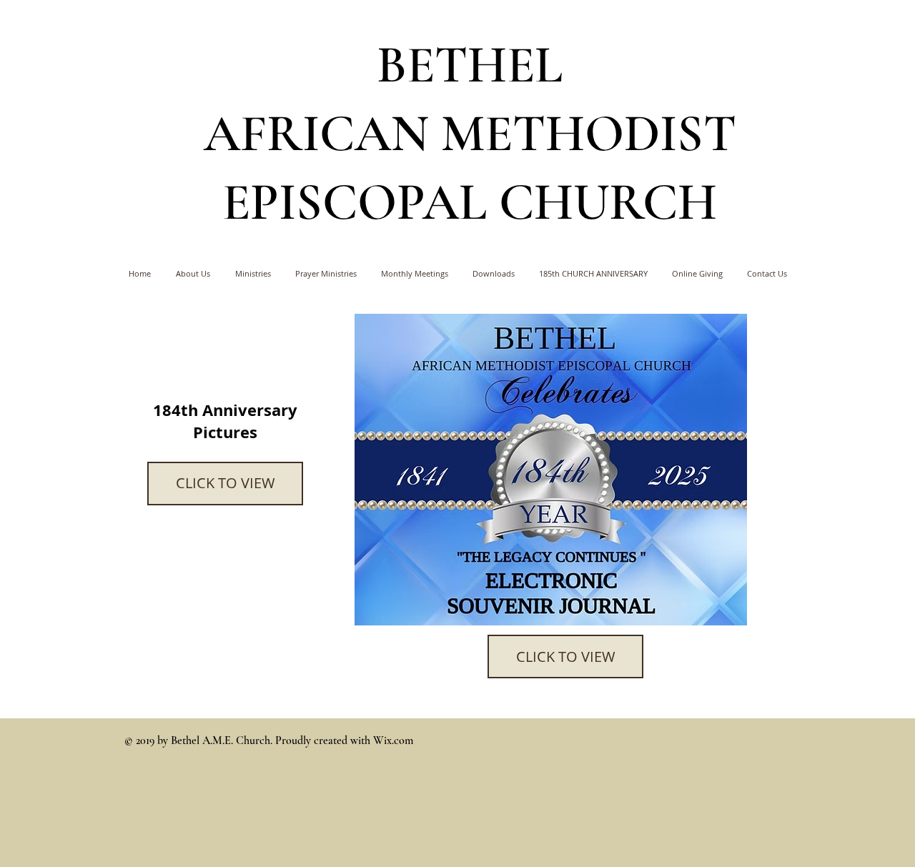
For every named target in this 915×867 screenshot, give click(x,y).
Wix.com (393, 740)
